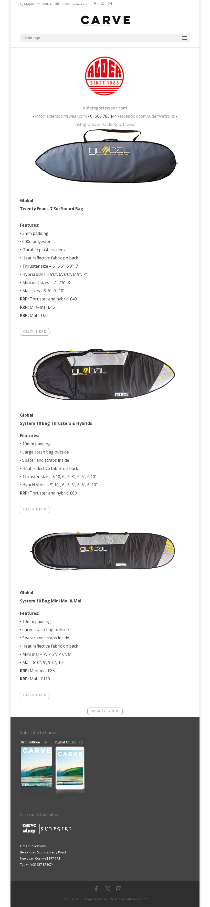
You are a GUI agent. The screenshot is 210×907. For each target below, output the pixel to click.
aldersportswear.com (105, 108)
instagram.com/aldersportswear (105, 124)
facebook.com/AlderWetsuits (147, 116)
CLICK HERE (34, 332)
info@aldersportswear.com (61, 116)
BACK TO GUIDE (105, 711)
